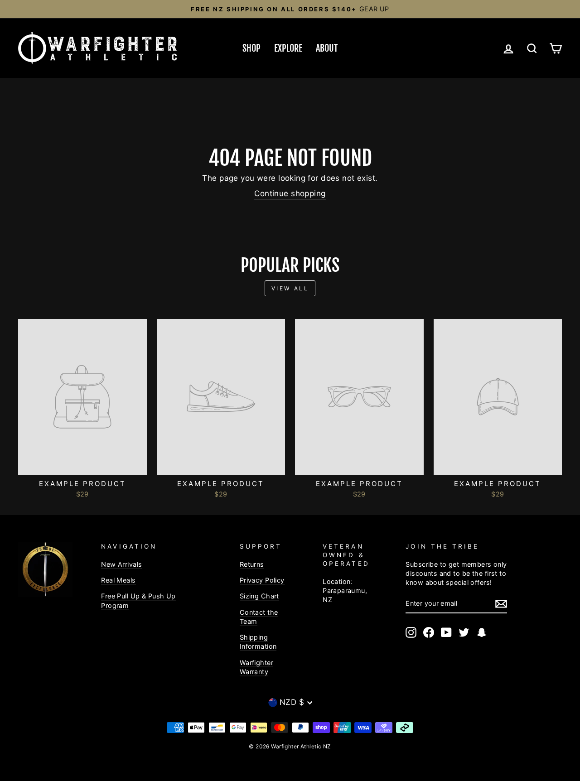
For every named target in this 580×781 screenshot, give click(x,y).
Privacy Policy (262, 580)
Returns (252, 564)
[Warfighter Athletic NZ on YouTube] (446, 632)
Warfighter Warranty (256, 667)
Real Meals (118, 580)
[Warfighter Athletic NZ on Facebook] (428, 632)
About (327, 48)
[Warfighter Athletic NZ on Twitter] (464, 632)
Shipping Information (258, 641)
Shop (251, 48)
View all (290, 288)
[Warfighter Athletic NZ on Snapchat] (481, 632)
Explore (288, 48)
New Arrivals (121, 564)
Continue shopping (289, 193)
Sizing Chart (259, 596)
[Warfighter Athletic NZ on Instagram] (411, 632)
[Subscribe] (501, 603)
